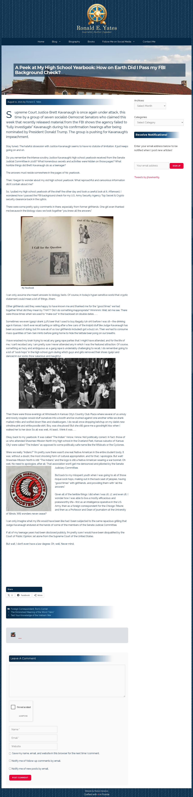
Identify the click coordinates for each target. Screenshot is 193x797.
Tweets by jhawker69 (146, 177)
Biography (74, 41)
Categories (140, 117)
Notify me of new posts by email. (30, 768)
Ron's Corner (41, 609)
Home (41, 41)
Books (91, 41)
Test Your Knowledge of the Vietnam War (31, 615)
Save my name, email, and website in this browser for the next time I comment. (56, 753)
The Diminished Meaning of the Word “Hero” (32, 612)
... (20, 636)
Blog (54, 41)
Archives (139, 100)
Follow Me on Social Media (116, 41)
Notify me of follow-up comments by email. (36, 760)
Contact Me (149, 41)
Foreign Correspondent (22, 609)
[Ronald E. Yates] (96, 18)
